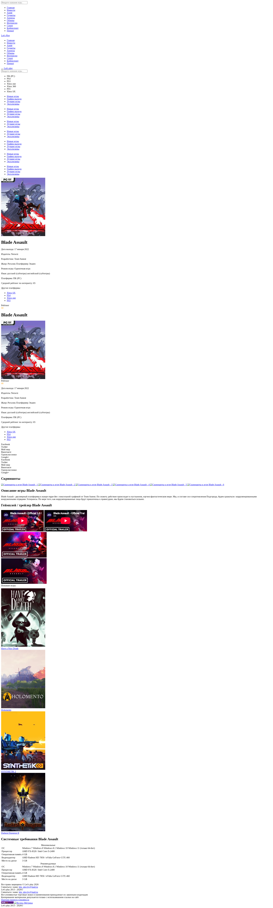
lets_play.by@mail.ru (28, 887)
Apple (9, 13)
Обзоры (10, 20)
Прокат (10, 30)
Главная (11, 7)
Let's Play (5, 35)
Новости (11, 10)
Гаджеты (11, 15)
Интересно (12, 23)
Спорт (10, 25)
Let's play (8, 68)
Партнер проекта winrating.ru (15, 900)
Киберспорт (12, 28)
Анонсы (11, 18)
